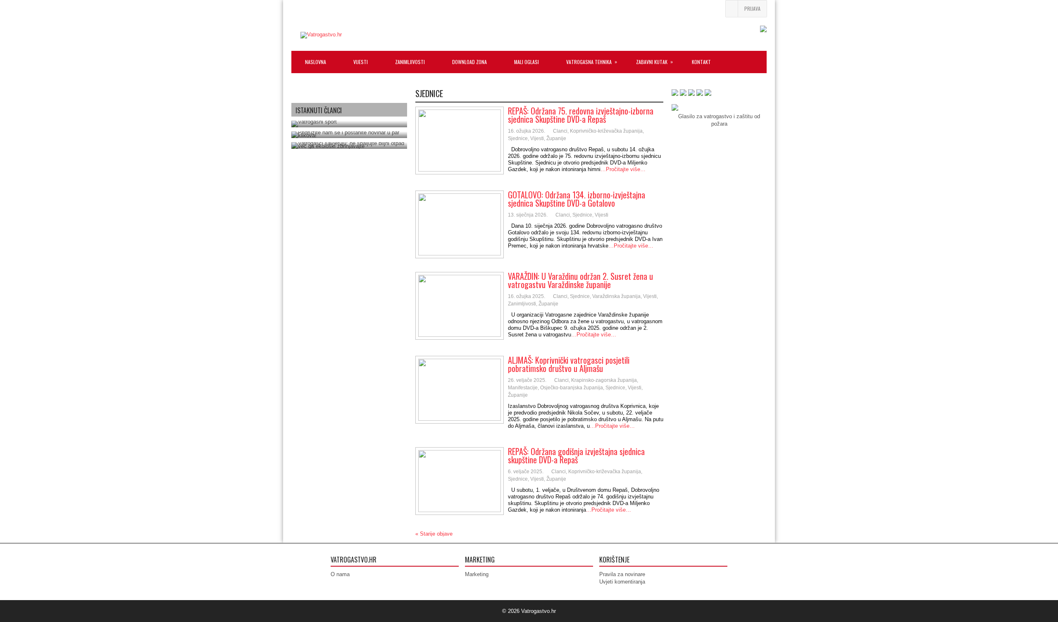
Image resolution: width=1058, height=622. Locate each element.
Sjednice (518, 138)
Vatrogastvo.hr (538, 611)
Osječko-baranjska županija (571, 388)
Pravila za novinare (622, 574)
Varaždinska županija (616, 296)
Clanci (560, 131)
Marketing (476, 574)
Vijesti (537, 138)
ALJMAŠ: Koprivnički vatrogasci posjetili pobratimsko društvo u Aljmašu (568, 364)
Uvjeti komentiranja (622, 582)
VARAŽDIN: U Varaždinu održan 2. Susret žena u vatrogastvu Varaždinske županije (580, 280)
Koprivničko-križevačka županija (606, 131)
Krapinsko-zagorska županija (604, 380)
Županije (556, 138)
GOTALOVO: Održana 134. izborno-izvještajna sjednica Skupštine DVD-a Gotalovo (576, 198)
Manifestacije (523, 388)
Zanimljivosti (522, 304)
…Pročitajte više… (623, 169)
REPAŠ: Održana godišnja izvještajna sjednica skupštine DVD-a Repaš (576, 455)
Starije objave (434, 534)
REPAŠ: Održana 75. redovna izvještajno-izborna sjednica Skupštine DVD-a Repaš (580, 115)
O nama (340, 574)
